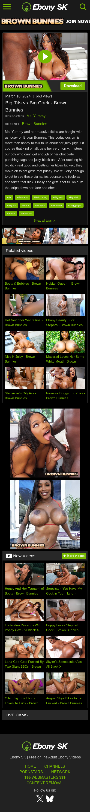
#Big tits (11, 205)
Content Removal (45, 783)
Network (60, 772)
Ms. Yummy (36, 116)
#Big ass (58, 197)
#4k (9, 197)
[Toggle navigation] (7, 7)
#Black (25, 205)
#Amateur (22, 197)
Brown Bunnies (34, 124)
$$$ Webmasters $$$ (45, 777)
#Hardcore (26, 213)
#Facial (11, 213)
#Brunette (56, 205)
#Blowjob (40, 205)
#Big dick (73, 197)
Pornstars (31, 772)
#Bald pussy (40, 197)
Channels (54, 766)
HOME (30, 766)
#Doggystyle (74, 205)
